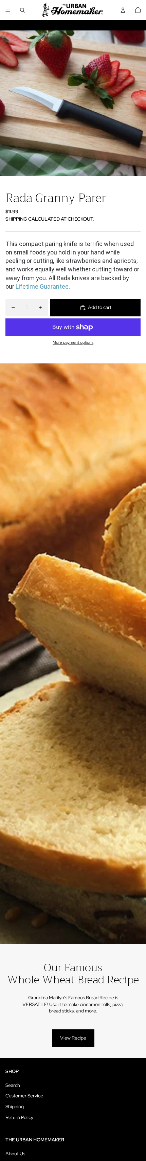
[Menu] (8, 10)
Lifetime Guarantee (42, 286)
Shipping (14, 1106)
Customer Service (24, 1096)
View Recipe (73, 1038)
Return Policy (19, 1117)
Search (12, 1085)
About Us (15, 1154)
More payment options (73, 342)
